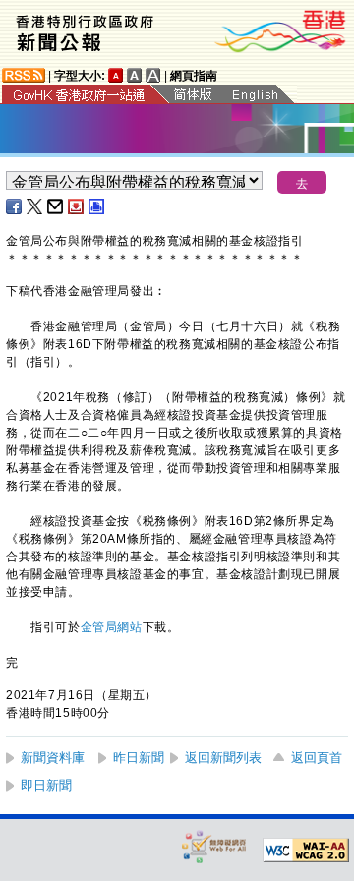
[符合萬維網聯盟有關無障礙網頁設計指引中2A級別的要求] (306, 850)
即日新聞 (46, 785)
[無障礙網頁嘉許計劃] (214, 846)
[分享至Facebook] (15, 206)
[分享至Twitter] (35, 206)
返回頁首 (316, 757)
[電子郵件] (56, 206)
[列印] (97, 206)
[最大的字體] (153, 75)
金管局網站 (112, 627)
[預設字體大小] (116, 75)
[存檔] (77, 206)
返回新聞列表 (223, 757)
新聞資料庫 (53, 757)
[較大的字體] (135, 75)
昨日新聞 (138, 757)
